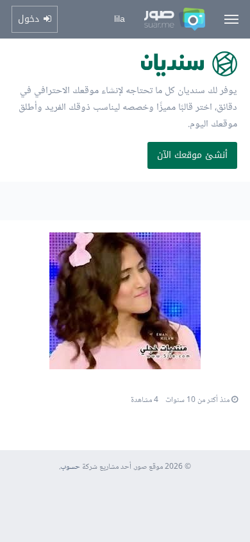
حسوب (70, 467)
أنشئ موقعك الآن (192, 155)
